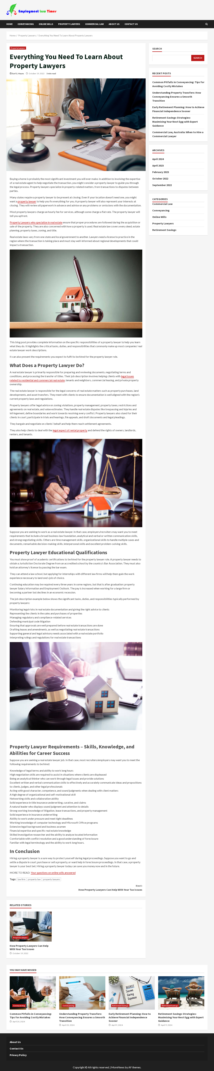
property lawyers (51, 879)
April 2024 (158, 158)
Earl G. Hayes (18, 73)
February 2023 (160, 171)
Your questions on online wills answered (53, 872)
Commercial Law (94, 24)
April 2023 (158, 165)
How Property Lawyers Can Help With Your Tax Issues (110, 887)
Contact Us (131, 24)
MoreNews (117, 1067)
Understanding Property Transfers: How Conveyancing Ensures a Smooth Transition (176, 96)
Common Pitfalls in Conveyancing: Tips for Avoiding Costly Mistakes (33, 993)
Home (9, 24)
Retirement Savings (164, 229)
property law (34, 879)
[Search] (206, 24)
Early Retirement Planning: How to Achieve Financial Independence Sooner (132, 993)
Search (157, 48)
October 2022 (160, 178)
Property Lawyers (69, 24)
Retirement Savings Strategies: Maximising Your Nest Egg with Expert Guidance (175, 121)
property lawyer (27, 201)
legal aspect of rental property (70, 430)
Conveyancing (26, 24)
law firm (21, 879)
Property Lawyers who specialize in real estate (36, 222)
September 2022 (162, 185)
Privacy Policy (18, 1055)
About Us (114, 24)
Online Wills (46, 24)
